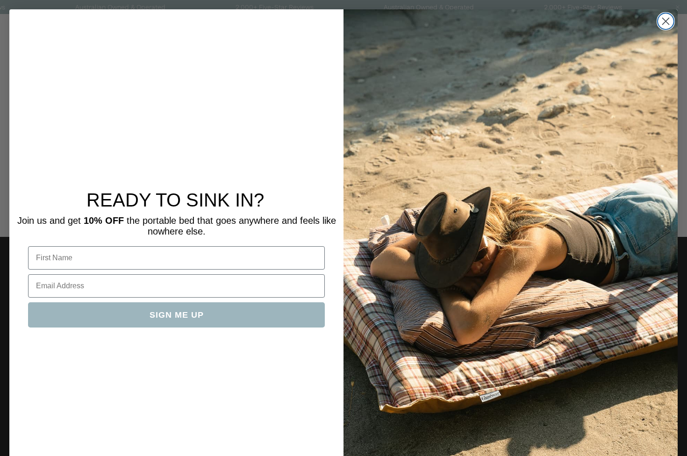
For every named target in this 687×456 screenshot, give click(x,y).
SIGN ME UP (177, 315)
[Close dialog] (666, 21)
